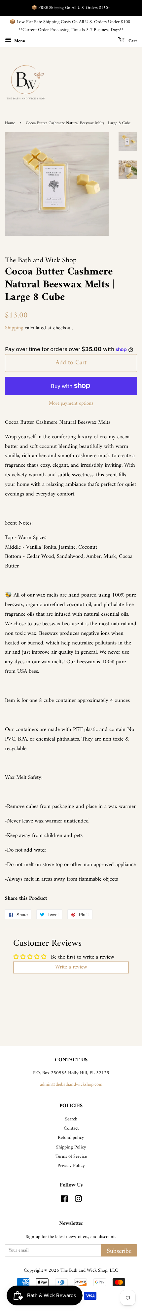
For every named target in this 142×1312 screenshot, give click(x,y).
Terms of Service (71, 1156)
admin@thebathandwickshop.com (71, 1084)
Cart (132, 41)
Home (10, 123)
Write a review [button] (71, 967)
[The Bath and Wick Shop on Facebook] (64, 1200)
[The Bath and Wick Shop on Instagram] (78, 1200)
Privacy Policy (71, 1166)
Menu (19, 41)
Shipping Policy (71, 1147)
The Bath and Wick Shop (83, 1270)
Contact (71, 1128)
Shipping (14, 328)
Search (71, 1119)
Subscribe (119, 1251)
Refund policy (71, 1138)
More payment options (71, 403)
